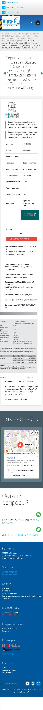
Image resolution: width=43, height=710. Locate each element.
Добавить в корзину (21, 239)
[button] (17, 104)
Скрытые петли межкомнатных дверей (17, 39)
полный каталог (28, 534)
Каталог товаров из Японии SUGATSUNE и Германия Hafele (20, 34)
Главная (5, 33)
